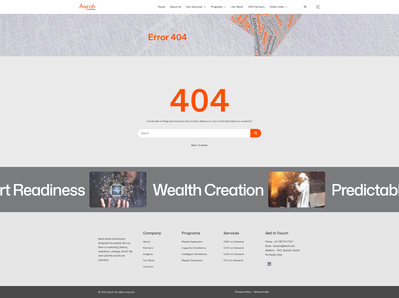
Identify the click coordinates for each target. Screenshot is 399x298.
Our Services (194, 6)
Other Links (277, 6)
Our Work (237, 6)
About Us (175, 6)
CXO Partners (256, 6)
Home (161, 6)
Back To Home (199, 145)
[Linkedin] (269, 264)
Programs (217, 6)
